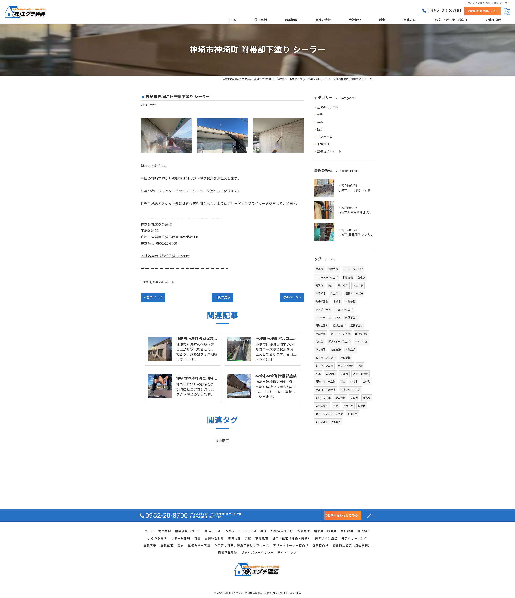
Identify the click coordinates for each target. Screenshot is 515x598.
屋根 (320, 122)
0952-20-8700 (166, 243)
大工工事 (358, 285)
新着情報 (348, 277)
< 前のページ (153, 297)
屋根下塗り (356, 325)
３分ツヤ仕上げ (344, 309)
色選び (361, 277)
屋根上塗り (339, 325)
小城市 (337, 301)
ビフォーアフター (326, 357)
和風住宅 (353, 413)
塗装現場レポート (163, 282)
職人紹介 (343, 285)
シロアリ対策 (323, 397)
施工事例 (340, 397)
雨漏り (319, 285)
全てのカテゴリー (329, 107)
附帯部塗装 (322, 301)
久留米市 (321, 293)
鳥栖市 (319, 269)
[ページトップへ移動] (371, 515)
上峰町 (366, 381)
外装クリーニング (350, 389)
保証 (360, 365)
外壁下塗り (351, 317)
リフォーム (325, 137)
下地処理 (146, 282)
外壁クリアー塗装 (325, 381)
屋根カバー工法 (354, 293)
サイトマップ (287, 552)
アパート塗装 (360, 373)
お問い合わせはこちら (482, 11)
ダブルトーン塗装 (340, 333)
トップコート (323, 309)
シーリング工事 (324, 365)
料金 (342, 381)
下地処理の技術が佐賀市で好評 (165, 256)
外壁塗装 (350, 349)
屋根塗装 (345, 357)
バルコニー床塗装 (326, 389)
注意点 (366, 397)
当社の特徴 (361, 333)
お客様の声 (322, 405)
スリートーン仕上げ (327, 277)
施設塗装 (321, 333)
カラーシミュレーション (329, 413)
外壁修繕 (350, 301)
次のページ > (292, 297)
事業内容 (348, 405)
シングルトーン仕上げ (328, 421)
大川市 (344, 373)
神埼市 (354, 381)
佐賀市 (362, 405)
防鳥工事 (333, 269)
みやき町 (331, 373)
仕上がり (336, 293)
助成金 (319, 341)
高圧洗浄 (336, 349)
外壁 (320, 115)
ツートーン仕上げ (353, 269)
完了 (330, 285)
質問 (335, 405)
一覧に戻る (222, 297)
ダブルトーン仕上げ (339, 341)
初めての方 (361, 341)
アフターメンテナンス (328, 317)
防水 (320, 129)
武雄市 (354, 397)
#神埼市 (222, 441)
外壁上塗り (322, 325)
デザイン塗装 (345, 365)
